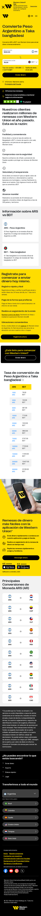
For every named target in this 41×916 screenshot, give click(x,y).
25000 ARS (14, 424)
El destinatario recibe (9, 60)
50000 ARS (14, 432)
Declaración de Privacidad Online (16, 861)
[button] (30, 16)
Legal (7, 777)
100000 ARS (14, 447)
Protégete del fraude (13, 84)
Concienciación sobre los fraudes (17, 859)
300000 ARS (14, 470)
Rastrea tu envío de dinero (11, 315)
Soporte (8, 768)
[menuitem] (5, 16)
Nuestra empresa (16, 854)
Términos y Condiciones (13, 864)
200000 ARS (14, 463)
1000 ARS (14, 394)
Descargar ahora (21, 558)
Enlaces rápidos (10, 772)
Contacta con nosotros (13, 856)
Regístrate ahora (20, 337)
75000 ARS (14, 440)
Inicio (6, 854)
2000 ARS (14, 401)
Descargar (33, 6)
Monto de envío (8, 50)
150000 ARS (14, 455)
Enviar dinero (20, 75)
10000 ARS (14, 417)
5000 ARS (14, 409)
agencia (23, 326)
